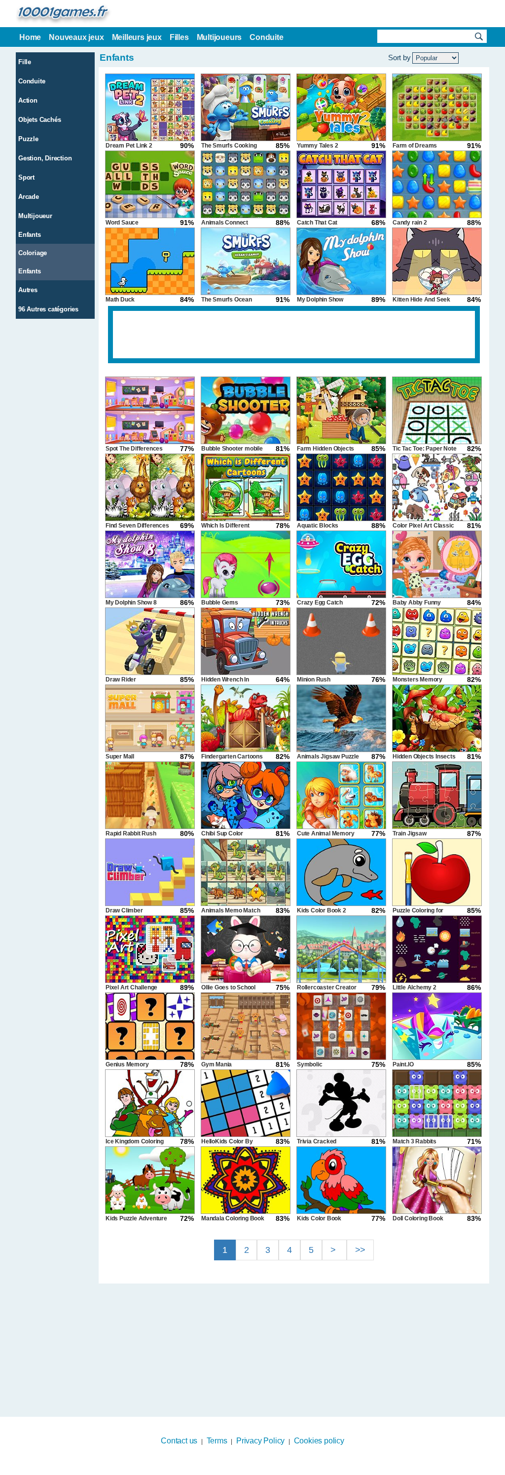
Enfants (29, 234)
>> (360, 1250)
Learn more (246, 1468)
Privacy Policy (260, 1441)
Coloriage (32, 253)
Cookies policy (319, 1441)
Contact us (179, 1441)
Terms (217, 1441)
